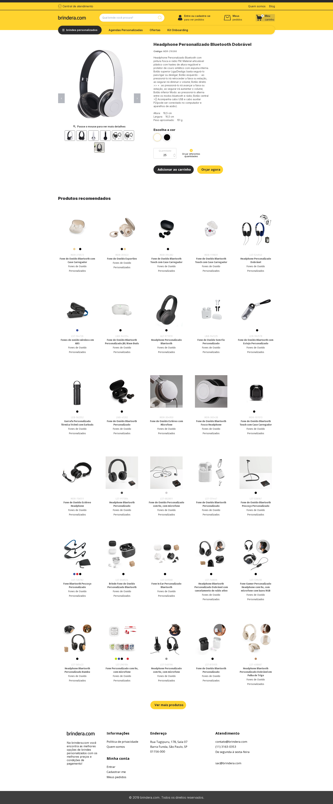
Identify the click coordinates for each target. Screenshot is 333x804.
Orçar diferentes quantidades (191, 155)
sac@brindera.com (228, 763)
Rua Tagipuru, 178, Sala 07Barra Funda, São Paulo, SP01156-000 (168, 746)
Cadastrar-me (116, 772)
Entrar (111, 767)
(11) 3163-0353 (225, 747)
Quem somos (116, 747)
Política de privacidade (122, 742)
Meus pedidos (116, 777)
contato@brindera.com (231, 742)
